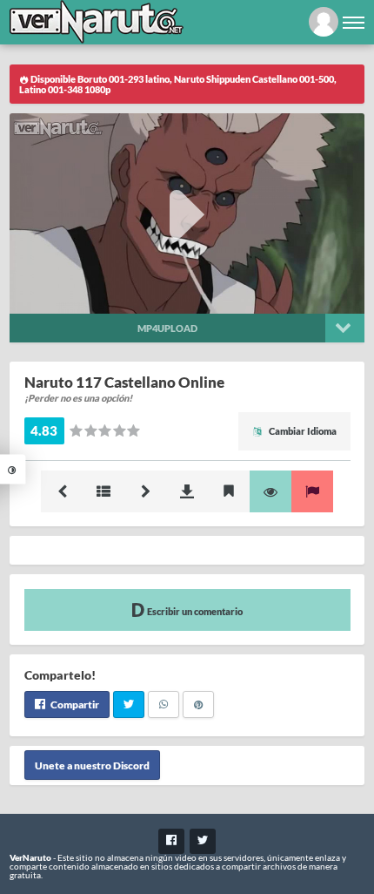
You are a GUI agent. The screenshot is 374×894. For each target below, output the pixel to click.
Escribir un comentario (194, 611)
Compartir (74, 704)
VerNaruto (30, 857)
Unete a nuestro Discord (92, 764)
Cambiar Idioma (302, 431)
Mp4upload (167, 328)
